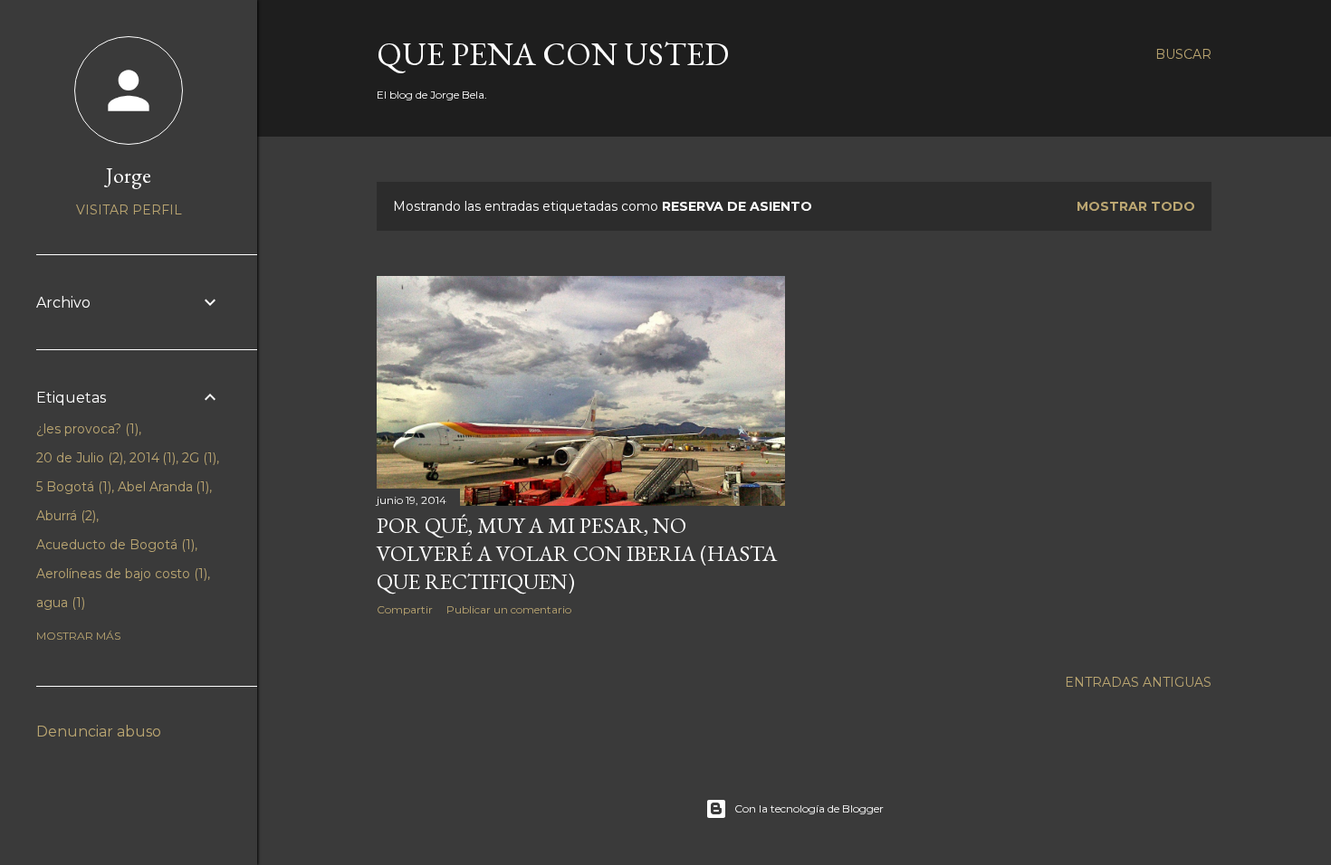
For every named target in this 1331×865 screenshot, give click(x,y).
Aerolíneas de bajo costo (120, 574)
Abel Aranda (162, 487)
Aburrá (64, 516)
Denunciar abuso (98, 731)
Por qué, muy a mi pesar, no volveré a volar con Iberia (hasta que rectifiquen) (577, 553)
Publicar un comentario (508, 609)
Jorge (128, 175)
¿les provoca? (85, 429)
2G (197, 458)
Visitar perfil (129, 210)
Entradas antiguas (1138, 682)
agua (58, 602)
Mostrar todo (1136, 206)
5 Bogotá (72, 487)
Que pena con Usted (553, 54)
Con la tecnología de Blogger (809, 808)
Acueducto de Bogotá (113, 545)
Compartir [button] (405, 609)
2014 (151, 458)
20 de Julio (78, 458)
